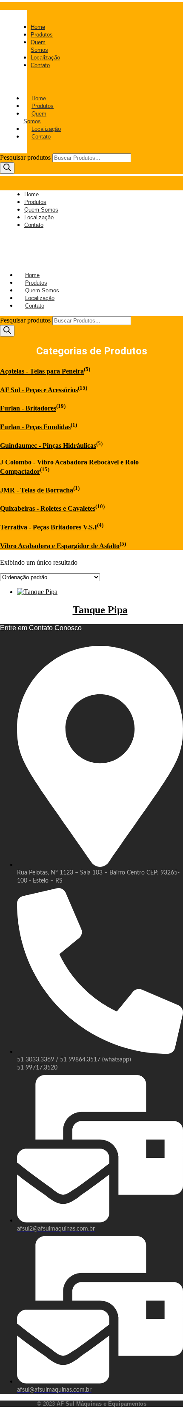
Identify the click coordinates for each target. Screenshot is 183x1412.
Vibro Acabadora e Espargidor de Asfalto (60, 545)
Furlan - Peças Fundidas (35, 426)
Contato (41, 136)
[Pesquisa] (7, 168)
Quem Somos (34, 117)
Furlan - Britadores (28, 408)
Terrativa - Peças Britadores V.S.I (48, 527)
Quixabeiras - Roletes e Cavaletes (47, 508)
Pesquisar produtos (26, 157)
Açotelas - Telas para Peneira (42, 371)
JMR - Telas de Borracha (36, 490)
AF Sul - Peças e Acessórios (39, 389)
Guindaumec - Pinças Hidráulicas (48, 445)
